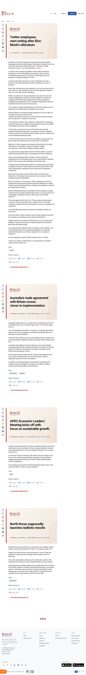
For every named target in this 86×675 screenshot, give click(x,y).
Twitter (12, 250)
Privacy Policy (75, 638)
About (40, 635)
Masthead (42, 638)
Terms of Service (75, 635)
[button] (3, 25)
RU (82, 671)
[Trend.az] (7, 13)
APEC (11, 474)
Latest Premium (27, 638)
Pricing (57, 635)
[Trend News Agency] (6, 634)
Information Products (61, 638)
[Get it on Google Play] (78, 665)
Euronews (37, 68)
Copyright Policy (75, 640)
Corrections (42, 645)
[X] (10, 665)
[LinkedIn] (22, 665)
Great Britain (13, 373)
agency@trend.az (6, 653)
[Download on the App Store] (67, 665)
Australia (22, 373)
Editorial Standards (44, 643)
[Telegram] (18, 665)
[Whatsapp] (3, 665)
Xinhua (14, 452)
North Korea (13, 580)
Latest (25, 635)
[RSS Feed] (25, 665)
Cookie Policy (74, 643)
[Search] (50, 13)
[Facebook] (7, 665)
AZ (79, 671)
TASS (50, 549)
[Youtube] (14, 665)
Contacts (41, 640)
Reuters (11, 327)
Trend (23, 68)
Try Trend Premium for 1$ (19, 267)
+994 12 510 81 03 (6, 651)
